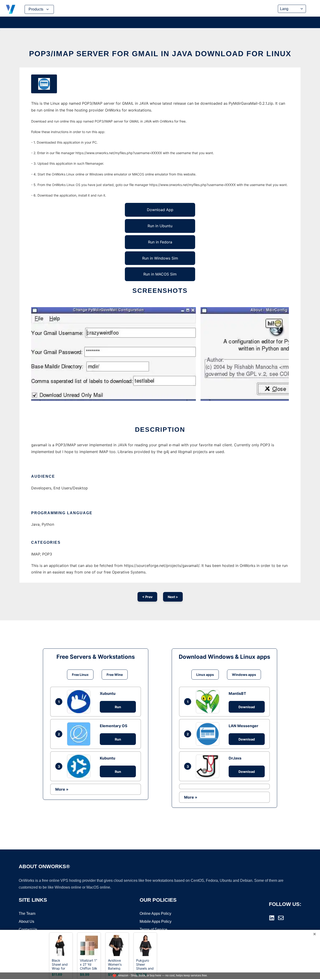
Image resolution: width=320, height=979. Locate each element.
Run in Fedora (160, 242)
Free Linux (80, 675)
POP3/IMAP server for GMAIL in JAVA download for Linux (160, 53)
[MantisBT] (208, 701)
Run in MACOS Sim (160, 274)
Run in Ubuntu (160, 225)
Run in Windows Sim (160, 258)
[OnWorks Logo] (10, 9)
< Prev (147, 597)
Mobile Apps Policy (155, 921)
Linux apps (205, 675)
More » (61, 789)
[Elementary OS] (80, 734)
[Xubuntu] (80, 701)
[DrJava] (208, 766)
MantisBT (237, 693)
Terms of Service (153, 929)
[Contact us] (281, 918)
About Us (26, 921)
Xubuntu (107, 693)
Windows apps (244, 675)
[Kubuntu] (80, 766)
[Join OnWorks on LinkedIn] (272, 918)
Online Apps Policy (155, 914)
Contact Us (28, 929)
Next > (173, 597)
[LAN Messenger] (208, 734)
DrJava (235, 758)
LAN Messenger (243, 725)
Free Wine (115, 675)
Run (118, 707)
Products (36, 9)
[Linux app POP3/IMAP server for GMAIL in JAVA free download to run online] (44, 83)
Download (246, 707)
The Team (27, 914)
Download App (160, 209)
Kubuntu (107, 758)
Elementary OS (113, 725)
